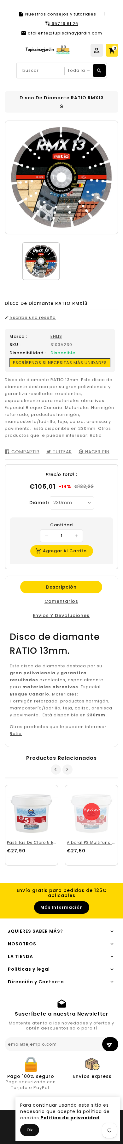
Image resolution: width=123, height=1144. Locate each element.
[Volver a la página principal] (61, 106)
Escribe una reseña (32, 317)
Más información (61, 907)
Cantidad (61, 525)
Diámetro (37, 502)
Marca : (18, 336)
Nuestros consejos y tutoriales (60, 14)
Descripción (61, 587)
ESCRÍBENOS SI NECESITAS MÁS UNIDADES (60, 363)
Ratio (16, 734)
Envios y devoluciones (61, 615)
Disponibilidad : (27, 353)
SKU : (15, 345)
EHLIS (56, 336)
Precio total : (61, 474)
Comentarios (61, 601)
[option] (41, 261)
